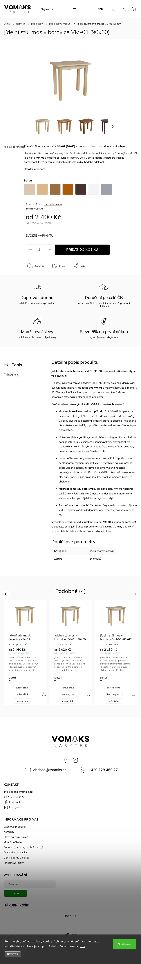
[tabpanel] (116, 652)
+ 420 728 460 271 (104, 769)
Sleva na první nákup (16, 837)
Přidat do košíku (82, 249)
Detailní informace (34, 169)
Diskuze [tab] (11, 375)
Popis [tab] (17, 364)
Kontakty (9, 831)
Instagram (75, 760)
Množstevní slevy (14, 862)
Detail (12, 677)
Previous (7, 594)
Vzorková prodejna (15, 826)
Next (134, 594)
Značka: (35, 208)
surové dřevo (22, 687)
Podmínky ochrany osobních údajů (24, 847)
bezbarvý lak (22, 694)
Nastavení (12, 954)
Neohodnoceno (53, 204)
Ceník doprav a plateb (16, 857)
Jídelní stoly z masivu (101, 551)
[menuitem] (46, 9)
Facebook (65, 760)
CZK (100, 9)
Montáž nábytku (13, 842)
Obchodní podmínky (15, 852)
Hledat (15, 893)
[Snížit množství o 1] (30, 250)
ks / (70, 916)
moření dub (22, 701)
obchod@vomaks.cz (49, 769)
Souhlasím (124, 944)
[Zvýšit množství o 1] (50, 250)
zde (82, 946)
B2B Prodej (70, 934)
